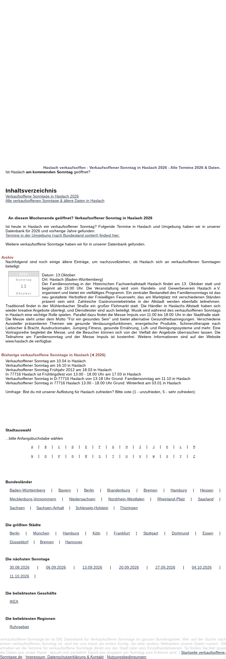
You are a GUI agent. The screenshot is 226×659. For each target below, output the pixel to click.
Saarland (206, 499)
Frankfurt (122, 533)
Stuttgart (150, 533)
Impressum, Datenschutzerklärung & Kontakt (65, 657)
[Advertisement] (113, 38)
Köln (96, 533)
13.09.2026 (92, 567)
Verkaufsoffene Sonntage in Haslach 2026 (42, 196)
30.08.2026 (19, 567)
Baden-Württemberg (27, 490)
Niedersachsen (82, 499)
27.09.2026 (165, 567)
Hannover (73, 542)
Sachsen (17, 508)
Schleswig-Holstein (92, 508)
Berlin (89, 490)
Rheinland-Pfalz (171, 499)
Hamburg (179, 490)
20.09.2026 (129, 567)
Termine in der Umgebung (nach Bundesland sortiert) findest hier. (63, 235)
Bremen (150, 490)
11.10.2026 (19, 576)
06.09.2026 (56, 567)
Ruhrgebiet (19, 627)
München (41, 533)
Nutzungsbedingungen (126, 657)
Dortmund (180, 533)
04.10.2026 (202, 567)
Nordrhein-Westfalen (126, 499)
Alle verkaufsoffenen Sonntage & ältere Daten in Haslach (55, 200)
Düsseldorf (19, 542)
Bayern (64, 490)
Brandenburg (118, 490)
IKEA (14, 601)
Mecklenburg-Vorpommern (33, 499)
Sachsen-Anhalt (50, 508)
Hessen (206, 490)
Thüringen (129, 508)
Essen (208, 533)
